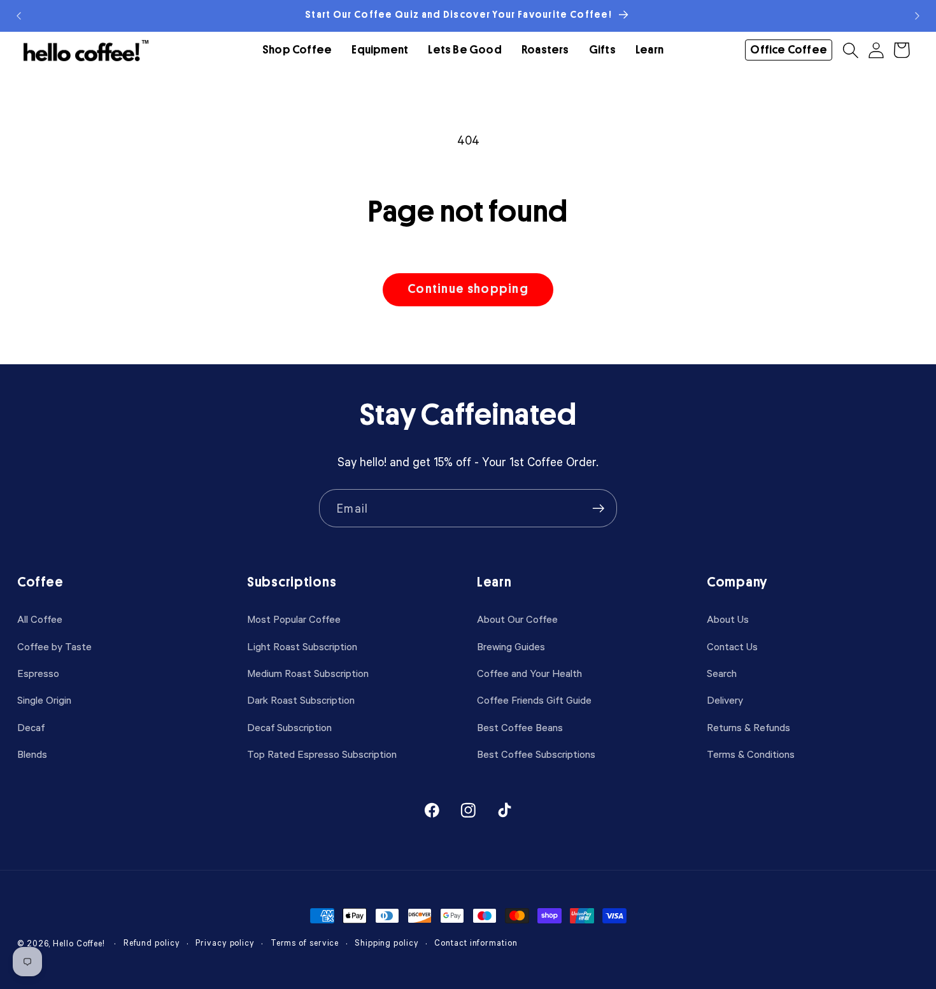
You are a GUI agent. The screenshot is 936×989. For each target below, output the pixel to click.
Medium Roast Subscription (308, 672)
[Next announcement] (918, 15)
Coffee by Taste (54, 646)
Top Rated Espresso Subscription (322, 753)
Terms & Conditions (751, 753)
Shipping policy (387, 942)
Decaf (31, 727)
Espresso (38, 672)
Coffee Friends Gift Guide (534, 699)
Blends (32, 753)
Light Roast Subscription (302, 646)
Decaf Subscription (289, 727)
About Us (728, 618)
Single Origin (44, 699)
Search (722, 672)
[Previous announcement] (19, 15)
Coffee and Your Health (529, 672)
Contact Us (732, 646)
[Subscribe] (598, 508)
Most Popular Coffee (294, 618)
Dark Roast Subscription (301, 699)
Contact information (475, 942)
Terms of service (305, 942)
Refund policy (152, 942)
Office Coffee (788, 49)
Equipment (379, 50)
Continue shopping (468, 289)
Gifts (602, 50)
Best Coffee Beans (520, 727)
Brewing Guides (511, 646)
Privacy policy (225, 942)
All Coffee (39, 618)
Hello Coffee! (79, 943)
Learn (649, 50)
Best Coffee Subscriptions (536, 753)
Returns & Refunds (748, 727)
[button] (296, 50)
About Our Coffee (517, 618)
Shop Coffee (297, 50)
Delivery (725, 699)
